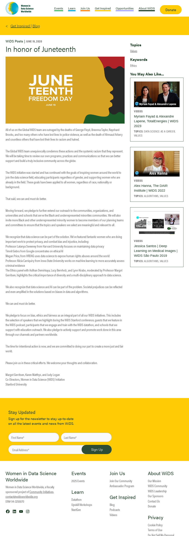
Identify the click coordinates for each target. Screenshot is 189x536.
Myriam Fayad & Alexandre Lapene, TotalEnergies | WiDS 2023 (156, 121)
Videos (113, 514)
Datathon (76, 499)
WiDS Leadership (157, 491)
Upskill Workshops (81, 504)
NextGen (76, 509)
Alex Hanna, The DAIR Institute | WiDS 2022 (151, 188)
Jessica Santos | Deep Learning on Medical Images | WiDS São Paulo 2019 (156, 250)
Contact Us (154, 501)
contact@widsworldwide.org (22, 496)
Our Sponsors (155, 496)
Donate (152, 506)
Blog (36, 25)
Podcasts (115, 509)
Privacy (155, 517)
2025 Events (78, 480)
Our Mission (154, 480)
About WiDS (161, 473)
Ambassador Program (122, 485)
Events (78, 473)
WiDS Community (157, 485)
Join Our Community (121, 480)
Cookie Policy (155, 525)
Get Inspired (21, 25)
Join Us (117, 473)
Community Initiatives (42, 491)
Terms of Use (155, 530)
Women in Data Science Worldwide (31, 476)
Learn (77, 492)
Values (133, 51)
